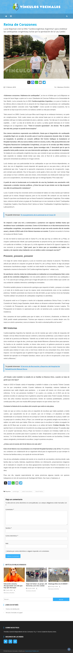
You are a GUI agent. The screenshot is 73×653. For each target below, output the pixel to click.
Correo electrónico (12, 536)
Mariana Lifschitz (63, 87)
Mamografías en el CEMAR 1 (58, 584)
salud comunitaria (27, 491)
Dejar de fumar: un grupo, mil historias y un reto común (36, 585)
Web (7, 543)
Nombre (9, 528)
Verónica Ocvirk (31, 591)
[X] (29, 82)
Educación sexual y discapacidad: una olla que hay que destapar (13, 585)
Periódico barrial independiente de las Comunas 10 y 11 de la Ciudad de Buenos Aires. (30, 632)
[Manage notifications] (69, 649)
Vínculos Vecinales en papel (14, 612)
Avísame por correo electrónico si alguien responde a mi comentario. (28, 551)
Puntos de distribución (12, 609)
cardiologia (15, 491)
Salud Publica (39, 491)
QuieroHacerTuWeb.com (32, 651)
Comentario (10, 509)
